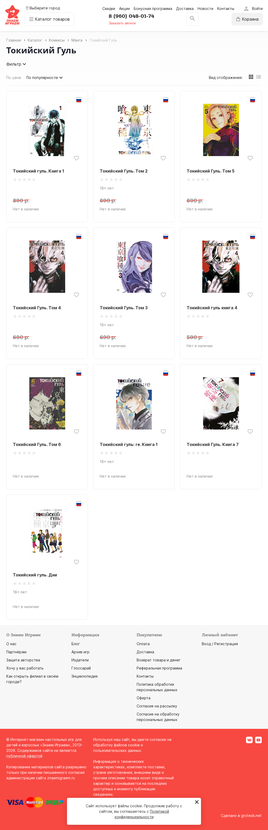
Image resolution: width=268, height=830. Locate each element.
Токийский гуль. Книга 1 (38, 171)
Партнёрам (16, 652)
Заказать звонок (122, 23)
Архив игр (80, 652)
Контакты (225, 8)
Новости (205, 8)
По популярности (42, 77)
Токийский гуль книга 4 (212, 307)
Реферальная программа (159, 668)
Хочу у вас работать (25, 668)
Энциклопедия (84, 676)
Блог (75, 644)
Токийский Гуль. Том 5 (210, 171)
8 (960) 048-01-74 (131, 16)
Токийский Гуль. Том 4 (37, 307)
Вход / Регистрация (220, 644)
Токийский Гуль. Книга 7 (213, 444)
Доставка (185, 8)
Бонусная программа (153, 8)
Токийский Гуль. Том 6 (37, 444)
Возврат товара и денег (159, 660)
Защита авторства (23, 660)
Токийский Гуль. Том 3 (124, 307)
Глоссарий (81, 668)
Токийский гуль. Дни (35, 574)
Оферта (143, 698)
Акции (124, 8)
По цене (13, 77)
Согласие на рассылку (157, 706)
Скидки (108, 8)
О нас (11, 644)
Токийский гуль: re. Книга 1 (129, 444)
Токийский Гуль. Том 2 (124, 171)
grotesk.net (251, 815)
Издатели (80, 660)
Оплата (143, 644)
